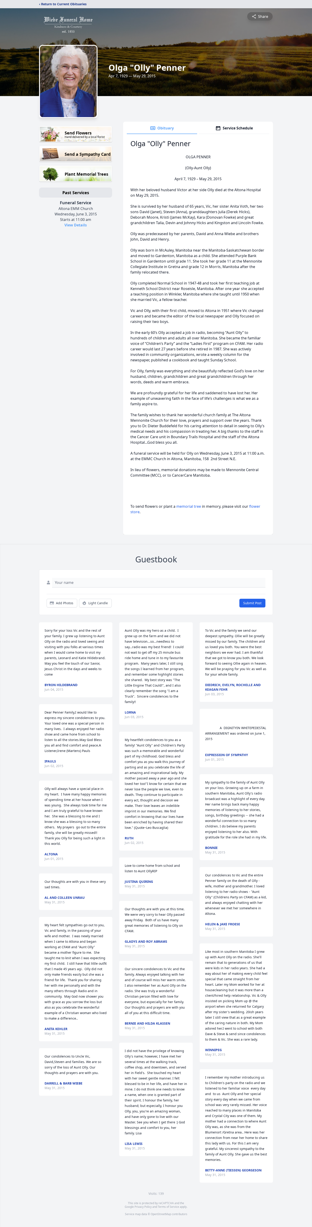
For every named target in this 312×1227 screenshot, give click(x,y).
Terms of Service (168, 1207)
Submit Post (252, 603)
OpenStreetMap (161, 1214)
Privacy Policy (143, 1207)
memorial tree (188, 506)
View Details (75, 225)
